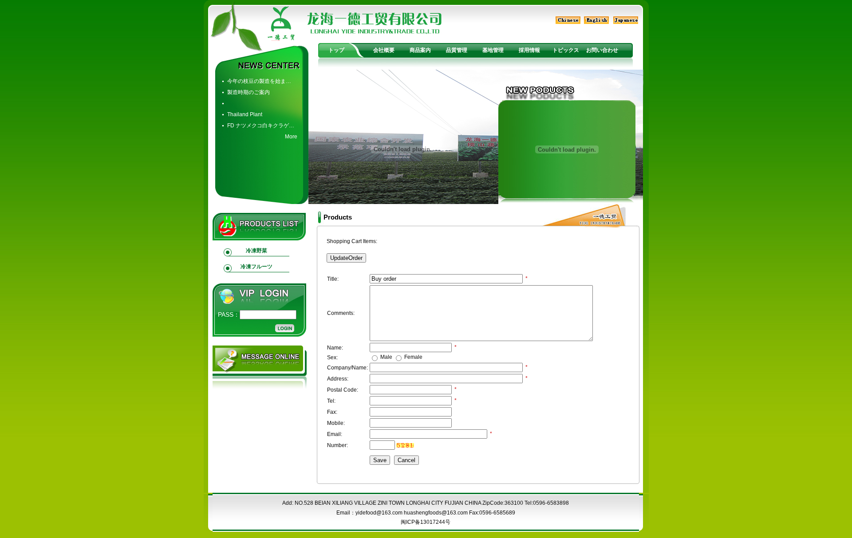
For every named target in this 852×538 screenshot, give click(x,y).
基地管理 (493, 50)
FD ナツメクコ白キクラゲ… (260, 125)
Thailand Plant (244, 114)
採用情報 (529, 50)
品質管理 (456, 50)
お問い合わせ (602, 50)
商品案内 (420, 50)
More (291, 137)
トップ (336, 50)
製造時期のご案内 (248, 92)
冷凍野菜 (256, 250)
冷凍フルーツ (256, 266)
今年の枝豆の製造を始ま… (259, 81)
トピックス (565, 50)
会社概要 (383, 50)
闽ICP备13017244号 (425, 522)
